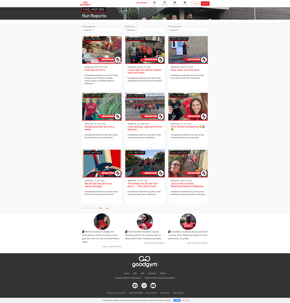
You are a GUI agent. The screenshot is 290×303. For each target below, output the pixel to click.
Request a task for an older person (128, 278)
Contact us (152, 273)
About (127, 273)
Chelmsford (131, 30)
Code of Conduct (178, 293)
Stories (162, 273)
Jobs (142, 273)
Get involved (142, 2)
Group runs (88, 30)
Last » (107, 208)
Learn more (185, 300)
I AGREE (177, 300)
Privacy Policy (165, 293)
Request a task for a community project (160, 278)
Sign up (205, 4)
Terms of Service (151, 293)
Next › (101, 208)
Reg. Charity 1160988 (135, 293)
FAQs (135, 273)
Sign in (195, 4)
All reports (174, 30)
